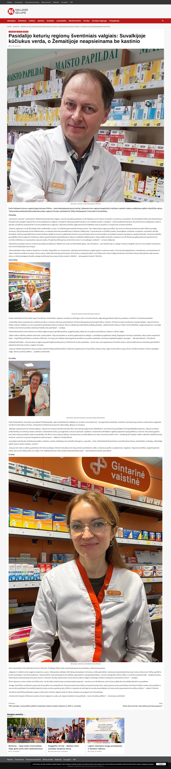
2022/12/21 (17, 46)
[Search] (163, 21)
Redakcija (56, 2)
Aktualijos (11, 21)
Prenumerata (19, 2)
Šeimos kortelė (46, 2)
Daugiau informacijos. (148, 764)
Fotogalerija (114, 21)
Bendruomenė (75, 21)
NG (11, 46)
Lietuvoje (19, 31)
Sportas (41, 21)
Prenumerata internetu (32, 2)
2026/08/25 (16, 751)
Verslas (86, 21)
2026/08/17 (99, 751)
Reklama (9, 2)
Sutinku (161, 764)
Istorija (57, 740)
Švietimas (22, 21)
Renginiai (34, 738)
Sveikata (50, 21)
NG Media (91, 751)
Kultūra (32, 21)
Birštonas (27, 738)
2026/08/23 (65, 751)
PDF (71, 2)
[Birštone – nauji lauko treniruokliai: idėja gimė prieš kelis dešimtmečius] (26, 730)
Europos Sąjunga (99, 21)
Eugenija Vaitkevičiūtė (55, 751)
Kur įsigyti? (64, 2)
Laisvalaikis (61, 21)
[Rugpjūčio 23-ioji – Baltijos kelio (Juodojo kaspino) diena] (66, 730)
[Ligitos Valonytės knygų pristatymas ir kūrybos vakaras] (105, 730)
